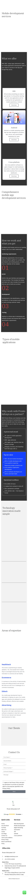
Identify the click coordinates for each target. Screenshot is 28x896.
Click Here (14, 105)
